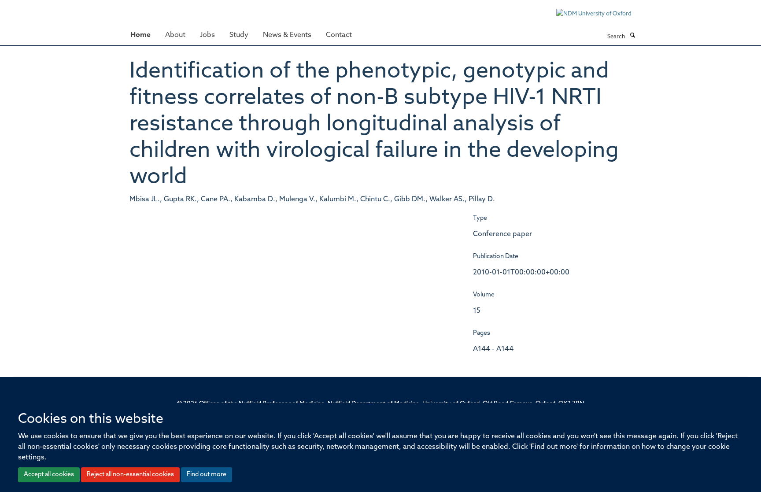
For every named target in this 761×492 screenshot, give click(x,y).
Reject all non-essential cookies (130, 474)
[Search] (632, 36)
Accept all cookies (49, 474)
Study (238, 35)
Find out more (206, 474)
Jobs (207, 35)
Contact (339, 35)
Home (140, 35)
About (175, 35)
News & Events (287, 35)
